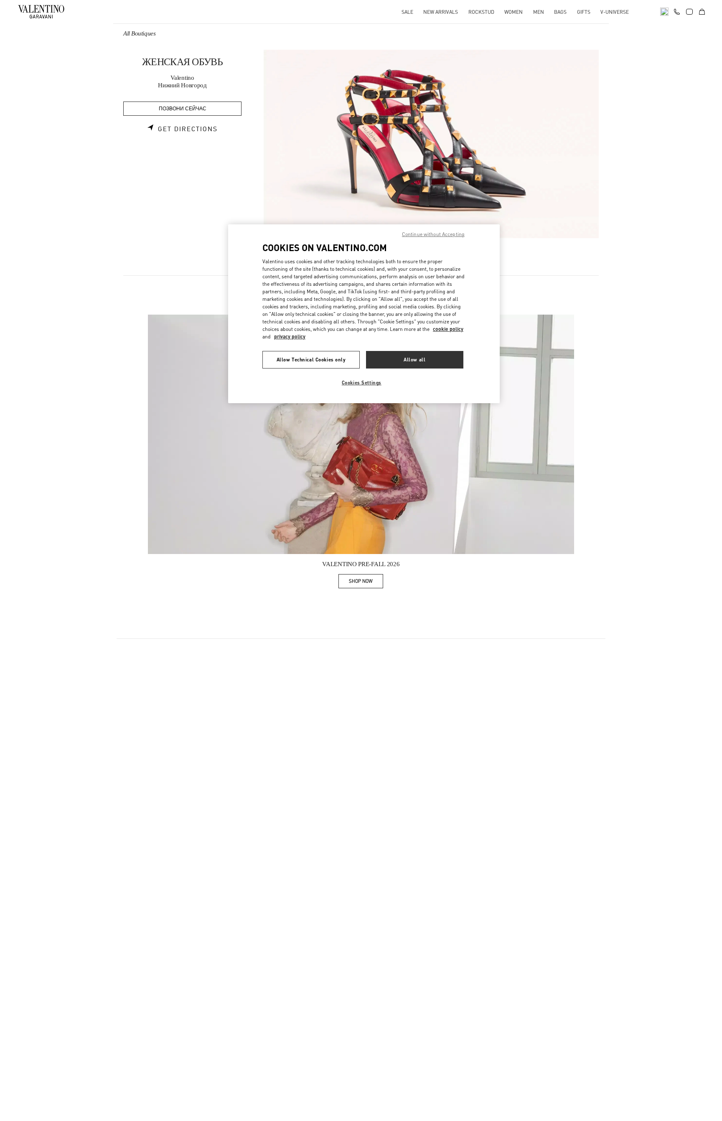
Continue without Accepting (433, 234)
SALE (407, 12)
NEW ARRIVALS (440, 12)
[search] (664, 12)
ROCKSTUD (481, 12)
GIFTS (583, 12)
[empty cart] (702, 12)
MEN (538, 12)
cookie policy (448, 329)
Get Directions (188, 129)
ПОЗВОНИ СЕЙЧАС (182, 109)
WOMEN (513, 12)
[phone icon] (677, 11)
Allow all (414, 359)
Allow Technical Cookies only (311, 359)
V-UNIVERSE (614, 12)
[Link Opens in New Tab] (361, 434)
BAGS (560, 12)
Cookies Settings (361, 382)
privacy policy (289, 336)
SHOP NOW (366, 582)
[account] (689, 12)
